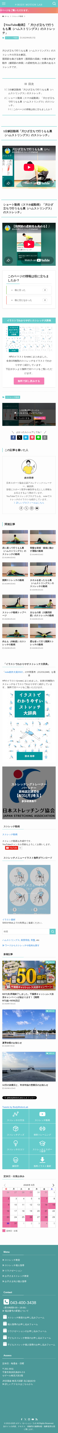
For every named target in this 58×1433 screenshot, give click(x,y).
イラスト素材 (8, 919)
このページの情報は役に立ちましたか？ (32, 109)
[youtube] (37, 508)
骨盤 (33, 940)
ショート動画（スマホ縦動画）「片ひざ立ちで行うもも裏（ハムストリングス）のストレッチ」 (31, 102)
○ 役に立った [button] (28, 290)
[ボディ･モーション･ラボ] (29, 3)
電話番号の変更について (17, 1311)
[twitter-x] (26, 508)
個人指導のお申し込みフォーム (23, 1324)
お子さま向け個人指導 (15, 1281)
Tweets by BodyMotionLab (15, 1107)
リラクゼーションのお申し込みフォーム (27, 1331)
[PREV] (5, 1185)
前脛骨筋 (25, 940)
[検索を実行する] (52, 931)
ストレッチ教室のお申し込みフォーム (26, 1317)
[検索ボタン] (54, 3)
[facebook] (21, 508)
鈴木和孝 (29, 478)
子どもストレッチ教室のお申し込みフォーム (29, 1338)
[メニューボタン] (3, 3)
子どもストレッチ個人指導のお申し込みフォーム (31, 1345)
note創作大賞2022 (14, 672)
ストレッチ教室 (12, 1260)
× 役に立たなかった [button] (28, 300)
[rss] (36, 1419)
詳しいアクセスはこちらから (19, 1384)
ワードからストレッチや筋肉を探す (21, 945)
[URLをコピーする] (44, 437)
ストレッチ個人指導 (14, 1265)
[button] (13, 437)
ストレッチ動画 (12, 38)
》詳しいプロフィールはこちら (29, 503)
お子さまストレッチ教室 (17, 1276)
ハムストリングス (11, 940)
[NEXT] (53, 1185)
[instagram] (32, 508)
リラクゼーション (13, 1271)
